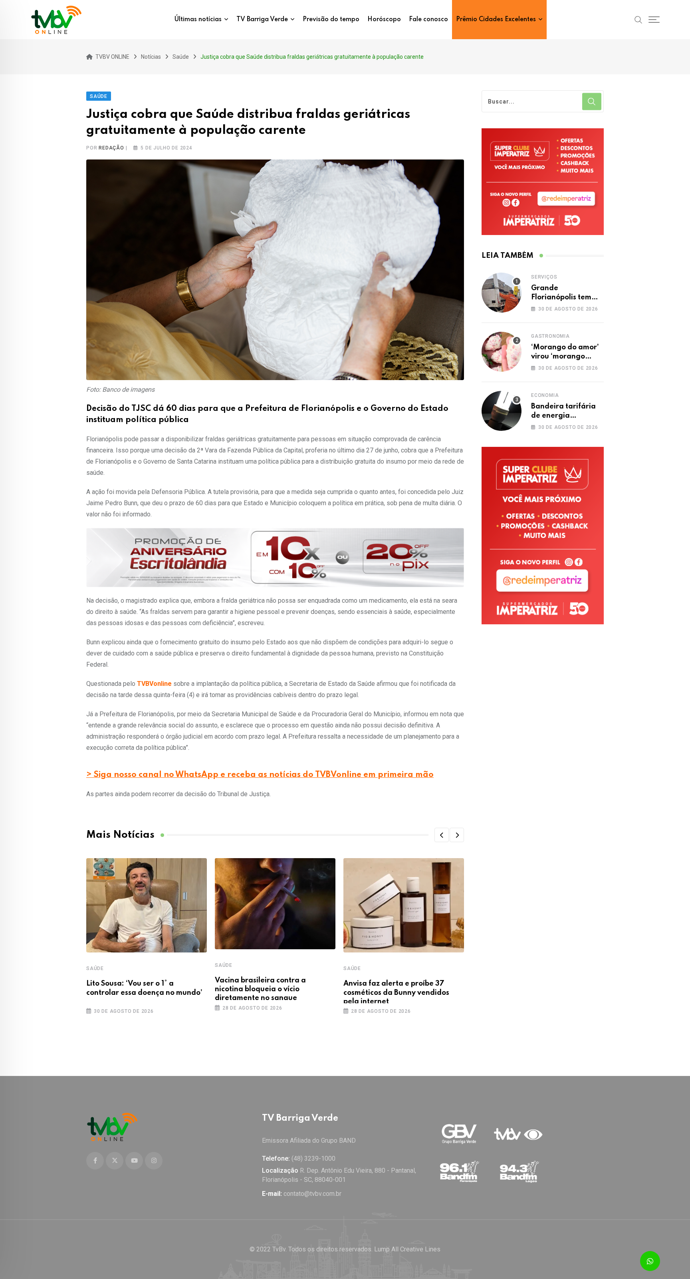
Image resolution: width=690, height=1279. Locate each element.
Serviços (544, 277)
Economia (545, 395)
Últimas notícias (198, 19)
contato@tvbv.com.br (312, 1193)
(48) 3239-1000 (313, 1158)
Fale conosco (428, 19)
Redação (111, 148)
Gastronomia (550, 336)
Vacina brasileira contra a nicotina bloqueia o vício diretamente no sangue (260, 989)
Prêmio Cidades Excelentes (496, 19)
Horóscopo (384, 19)
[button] (441, 835)
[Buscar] (638, 19)
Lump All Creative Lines (407, 1249)
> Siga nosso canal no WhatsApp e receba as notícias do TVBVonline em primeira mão (260, 775)
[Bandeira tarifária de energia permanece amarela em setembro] (501, 411)
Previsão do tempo (331, 19)
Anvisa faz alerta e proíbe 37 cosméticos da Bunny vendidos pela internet (396, 992)
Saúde (95, 968)
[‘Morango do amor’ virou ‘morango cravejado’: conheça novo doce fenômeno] (501, 352)
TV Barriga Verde (262, 19)
